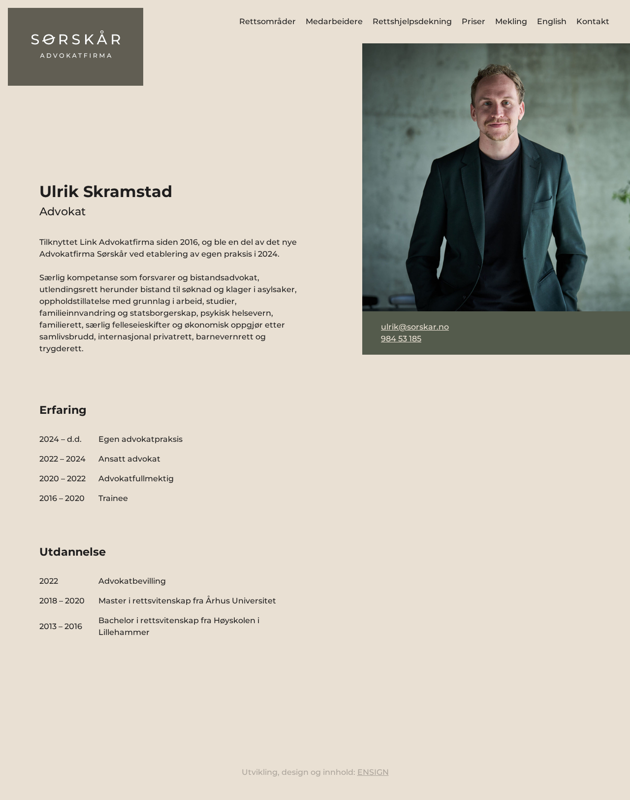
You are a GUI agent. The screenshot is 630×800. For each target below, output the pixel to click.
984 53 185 (401, 338)
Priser (473, 21)
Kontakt (592, 21)
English (552, 21)
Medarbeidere (334, 21)
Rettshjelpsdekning (412, 21)
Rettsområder (267, 21)
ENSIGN (373, 772)
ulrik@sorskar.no (415, 327)
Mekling (511, 21)
